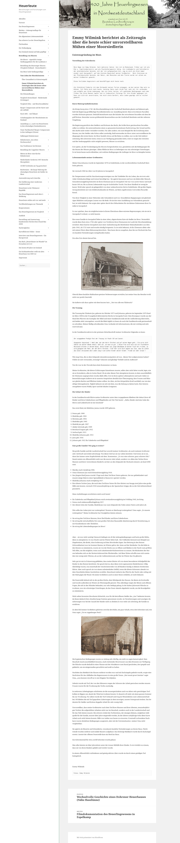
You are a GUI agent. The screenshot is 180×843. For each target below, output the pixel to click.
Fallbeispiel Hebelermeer (29, 136)
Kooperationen (24, 208)
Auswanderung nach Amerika (29, 178)
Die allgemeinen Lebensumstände (31, 36)
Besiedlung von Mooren (28, 56)
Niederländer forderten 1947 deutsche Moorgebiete (34, 161)
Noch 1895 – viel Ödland (29, 114)
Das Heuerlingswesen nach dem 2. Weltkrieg (31, 195)
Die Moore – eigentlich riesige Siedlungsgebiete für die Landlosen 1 (33, 61)
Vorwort (22, 23)
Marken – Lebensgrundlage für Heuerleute (30, 31)
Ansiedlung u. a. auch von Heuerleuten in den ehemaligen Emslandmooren (34, 125)
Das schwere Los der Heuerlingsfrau (32, 40)
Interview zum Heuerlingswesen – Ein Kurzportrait (32, 237)
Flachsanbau (23, 44)
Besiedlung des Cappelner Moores (32, 150)
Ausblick (22, 216)
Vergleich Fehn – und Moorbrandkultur (34, 104)
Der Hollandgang (25, 48)
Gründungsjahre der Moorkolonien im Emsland (34, 119)
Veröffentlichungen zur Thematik (31, 204)
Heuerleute (28, 6)
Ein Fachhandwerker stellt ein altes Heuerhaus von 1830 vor (31, 253)
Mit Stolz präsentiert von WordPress (90, 837)
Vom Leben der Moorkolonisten (32, 76)
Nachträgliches (24, 228)
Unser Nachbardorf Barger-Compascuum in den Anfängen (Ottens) (35, 131)
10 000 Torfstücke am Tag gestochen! (33, 166)
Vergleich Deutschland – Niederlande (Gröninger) (33, 99)
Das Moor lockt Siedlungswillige (31, 72)
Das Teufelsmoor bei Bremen (30, 146)
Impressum (23, 258)
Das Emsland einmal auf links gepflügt (32, 52)
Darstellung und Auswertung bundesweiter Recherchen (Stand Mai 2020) (32, 221)
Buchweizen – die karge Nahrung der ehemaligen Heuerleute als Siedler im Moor (34, 172)
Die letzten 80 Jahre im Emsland (30, 248)
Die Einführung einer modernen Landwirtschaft (30, 183)
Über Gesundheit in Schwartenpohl (34, 79)
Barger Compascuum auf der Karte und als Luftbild (34, 109)
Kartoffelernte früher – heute (29, 232)
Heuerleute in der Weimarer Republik (29, 189)
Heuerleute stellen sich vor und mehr (32, 200)
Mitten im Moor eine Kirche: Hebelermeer (30, 155)
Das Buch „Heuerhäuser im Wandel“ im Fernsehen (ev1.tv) (33, 243)
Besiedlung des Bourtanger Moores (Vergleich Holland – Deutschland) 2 (33, 67)
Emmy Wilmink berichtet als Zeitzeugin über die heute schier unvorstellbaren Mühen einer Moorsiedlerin (34, 86)
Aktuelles (22, 19)
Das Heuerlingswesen (26, 26)
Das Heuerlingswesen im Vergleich (31, 212)
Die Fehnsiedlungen (27, 94)
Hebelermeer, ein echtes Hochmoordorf (29, 141)
